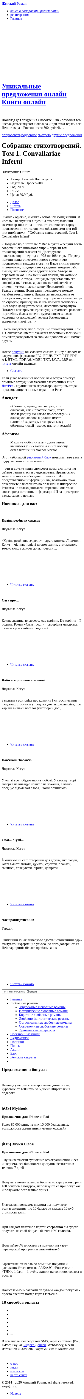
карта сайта (18, 1375)
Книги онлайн (24, 102)
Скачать (16, 371)
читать (6, 363)
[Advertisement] (30, 51)
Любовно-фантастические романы (44, 1018)
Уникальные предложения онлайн (34, 90)
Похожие (17, 210)
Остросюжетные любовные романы (45, 1022)
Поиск (15, 1045)
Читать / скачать (22, 584)
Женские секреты (23, 1057)
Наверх (15, 1393)
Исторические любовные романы (43, 1011)
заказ (14, 1367)
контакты (17, 1371)
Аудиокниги (19, 1038)
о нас (14, 1363)
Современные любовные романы (43, 1026)
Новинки (17, 1042)
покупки (18, 352)
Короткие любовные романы (40, 1015)
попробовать (11, 135)
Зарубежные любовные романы (42, 1007)
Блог (13, 1053)
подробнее (29, 135)
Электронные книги (25, 1034)
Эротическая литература (37, 1030)
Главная (16, 999)
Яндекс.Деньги (34, 1345)
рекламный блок (39, 457)
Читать (15, 206)
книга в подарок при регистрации (34, 11)
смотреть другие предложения (60, 135)
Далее (14, 202)
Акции (15, 1049)
